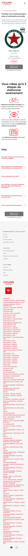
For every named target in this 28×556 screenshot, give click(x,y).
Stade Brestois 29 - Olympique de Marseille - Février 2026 (12, 482)
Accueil (5, 234)
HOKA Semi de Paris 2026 (9, 462)
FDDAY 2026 (6, 298)
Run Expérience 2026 (8, 424)
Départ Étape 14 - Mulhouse (10, 333)
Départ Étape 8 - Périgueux (10, 346)
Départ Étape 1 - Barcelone (10, 362)
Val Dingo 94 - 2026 (8, 368)
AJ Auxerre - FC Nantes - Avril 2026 (12, 426)
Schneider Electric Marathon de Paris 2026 (14, 415)
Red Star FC (6, 488)
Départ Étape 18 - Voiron (9, 326)
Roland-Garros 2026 (8, 377)
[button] (25, 3)
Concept (5, 237)
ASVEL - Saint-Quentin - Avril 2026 (12, 417)
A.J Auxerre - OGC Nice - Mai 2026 (12, 393)
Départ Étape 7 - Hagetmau (10, 348)
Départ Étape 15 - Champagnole (11, 331)
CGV (4, 272)
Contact (5, 267)
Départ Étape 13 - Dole (9, 335)
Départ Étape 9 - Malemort (10, 344)
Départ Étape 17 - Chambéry (10, 327)
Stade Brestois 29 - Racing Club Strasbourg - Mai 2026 (11, 389)
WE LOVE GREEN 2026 (9, 372)
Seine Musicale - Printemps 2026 (11, 376)
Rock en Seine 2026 (8, 309)
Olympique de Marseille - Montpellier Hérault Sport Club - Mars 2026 (12, 440)
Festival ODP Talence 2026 (10, 366)
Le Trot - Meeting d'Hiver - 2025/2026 (13, 479)
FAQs (4, 253)
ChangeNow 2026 (7, 438)
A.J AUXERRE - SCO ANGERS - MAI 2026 (13, 399)
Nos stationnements (8, 251)
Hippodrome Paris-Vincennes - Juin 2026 (13, 374)
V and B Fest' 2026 (8, 311)
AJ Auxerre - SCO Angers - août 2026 (12, 307)
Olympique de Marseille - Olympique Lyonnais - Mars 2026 (12, 471)
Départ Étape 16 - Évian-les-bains (12, 329)
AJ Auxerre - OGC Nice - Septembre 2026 (14, 300)
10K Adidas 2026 (7, 370)
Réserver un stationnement (10, 256)
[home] (6, 3)
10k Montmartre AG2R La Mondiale (12, 517)
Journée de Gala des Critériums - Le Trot (13, 302)
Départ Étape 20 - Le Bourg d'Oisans (12, 318)
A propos (5, 258)
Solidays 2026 (6, 364)
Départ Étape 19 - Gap (9, 320)
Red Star (5, 391)
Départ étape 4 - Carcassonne (11, 357)
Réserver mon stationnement (14, 66)
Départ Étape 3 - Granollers (10, 359)
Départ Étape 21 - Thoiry (9, 315)
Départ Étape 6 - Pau (8, 353)
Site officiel (14, 53)
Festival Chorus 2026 (8, 418)
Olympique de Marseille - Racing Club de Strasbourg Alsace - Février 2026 (13, 485)
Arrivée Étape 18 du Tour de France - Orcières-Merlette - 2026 (12, 323)
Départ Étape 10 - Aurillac (9, 342)
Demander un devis (8, 242)
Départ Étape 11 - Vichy (9, 340)
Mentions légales (7, 270)
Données (5, 275)
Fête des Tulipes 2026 (8, 413)
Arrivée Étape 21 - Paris (9, 317)
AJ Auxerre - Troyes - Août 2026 (11, 313)
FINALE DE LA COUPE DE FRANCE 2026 (13, 379)
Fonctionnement (7, 239)
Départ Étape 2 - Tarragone (10, 361)
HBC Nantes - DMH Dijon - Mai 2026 (12, 395)
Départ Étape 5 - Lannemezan (11, 355)
